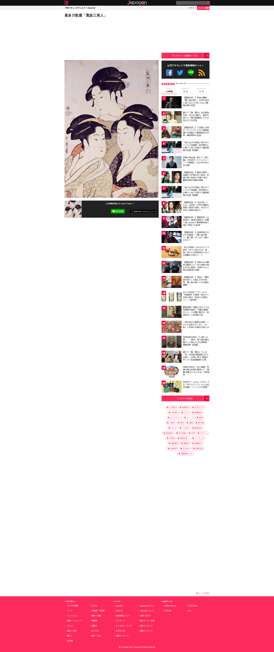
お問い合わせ (145, 615)
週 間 (185, 90)
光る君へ (186, 448)
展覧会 (186, 443)
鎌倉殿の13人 (186, 453)
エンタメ (95, 630)
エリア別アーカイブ (124, 625)
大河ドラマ (199, 407)
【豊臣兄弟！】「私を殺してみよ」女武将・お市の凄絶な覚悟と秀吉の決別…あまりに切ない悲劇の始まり (196, 206)
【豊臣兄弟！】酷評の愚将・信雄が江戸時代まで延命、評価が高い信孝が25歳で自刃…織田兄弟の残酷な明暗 (196, 176)
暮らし (70, 635)
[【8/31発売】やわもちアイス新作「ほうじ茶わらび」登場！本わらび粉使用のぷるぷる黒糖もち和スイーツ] (172, 252)
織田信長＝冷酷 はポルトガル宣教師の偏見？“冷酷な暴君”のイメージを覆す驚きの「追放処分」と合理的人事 (196, 310)
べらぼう (185, 427)
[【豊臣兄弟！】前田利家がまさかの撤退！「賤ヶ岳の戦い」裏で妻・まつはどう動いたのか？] (172, 237)
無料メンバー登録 (147, 620)
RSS (202, 72)
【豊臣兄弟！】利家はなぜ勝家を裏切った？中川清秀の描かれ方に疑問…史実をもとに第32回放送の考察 (196, 266)
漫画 (191, 422)
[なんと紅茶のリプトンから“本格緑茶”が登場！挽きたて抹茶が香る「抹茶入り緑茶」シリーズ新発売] (172, 297)
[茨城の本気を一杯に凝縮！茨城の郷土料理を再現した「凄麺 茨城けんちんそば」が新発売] (172, 372)
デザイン (203, 433)
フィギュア (199, 438)
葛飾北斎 (199, 448)
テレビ (174, 427)
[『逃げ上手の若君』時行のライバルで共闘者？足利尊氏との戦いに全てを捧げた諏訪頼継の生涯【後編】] (172, 192)
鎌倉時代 (198, 443)
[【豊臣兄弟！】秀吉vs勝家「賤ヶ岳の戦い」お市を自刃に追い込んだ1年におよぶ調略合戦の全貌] (172, 102)
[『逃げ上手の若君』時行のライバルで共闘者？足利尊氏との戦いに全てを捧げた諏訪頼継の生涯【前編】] (172, 147)
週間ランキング (146, 630)
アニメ (186, 412)
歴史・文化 (96, 635)
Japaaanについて (147, 610)
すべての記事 (72, 605)
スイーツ (190, 417)
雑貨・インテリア (74, 620)
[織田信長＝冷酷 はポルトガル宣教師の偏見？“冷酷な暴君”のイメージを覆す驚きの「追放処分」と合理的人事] (172, 312)
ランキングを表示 (185, 398)
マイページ (120, 620)
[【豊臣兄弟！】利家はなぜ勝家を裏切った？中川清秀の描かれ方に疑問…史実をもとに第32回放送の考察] (172, 267)
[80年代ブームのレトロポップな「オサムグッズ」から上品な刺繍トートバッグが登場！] (172, 387)
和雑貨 (94, 620)
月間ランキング (122, 635)
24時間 (169, 90)
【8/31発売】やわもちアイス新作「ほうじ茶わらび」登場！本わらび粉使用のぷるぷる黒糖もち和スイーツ (196, 251)
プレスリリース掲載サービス (185, 55)
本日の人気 (120, 630)
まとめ (94, 605)
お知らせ (119, 610)
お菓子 (172, 422)
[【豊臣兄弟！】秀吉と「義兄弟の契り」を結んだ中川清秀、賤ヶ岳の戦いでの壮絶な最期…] (172, 282)
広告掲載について (123, 615)
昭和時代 (174, 448)
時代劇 (201, 422)
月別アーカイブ (146, 625)
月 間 (201, 90)
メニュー (66, 3)
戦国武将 (198, 412)
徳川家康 (182, 433)
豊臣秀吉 (175, 443)
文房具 (172, 438)
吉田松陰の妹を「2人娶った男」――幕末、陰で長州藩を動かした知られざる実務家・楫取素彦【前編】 (196, 340)
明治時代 (169, 433)
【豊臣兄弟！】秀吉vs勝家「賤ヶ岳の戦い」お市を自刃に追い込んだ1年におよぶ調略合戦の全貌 (196, 101)
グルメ (70, 625)
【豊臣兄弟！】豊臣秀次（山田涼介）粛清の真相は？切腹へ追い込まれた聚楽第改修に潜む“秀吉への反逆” (196, 221)
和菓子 (94, 625)
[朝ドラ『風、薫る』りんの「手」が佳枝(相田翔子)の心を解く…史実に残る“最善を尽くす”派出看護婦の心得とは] (172, 357)
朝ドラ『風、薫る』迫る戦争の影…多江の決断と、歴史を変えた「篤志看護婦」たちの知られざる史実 (196, 116)
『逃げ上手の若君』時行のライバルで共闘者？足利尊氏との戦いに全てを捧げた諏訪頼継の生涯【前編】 (196, 146)
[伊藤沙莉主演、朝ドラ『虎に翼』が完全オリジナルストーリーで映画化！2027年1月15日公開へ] (172, 162)
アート (70, 610)
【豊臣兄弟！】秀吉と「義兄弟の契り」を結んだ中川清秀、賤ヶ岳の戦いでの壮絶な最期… (196, 281)
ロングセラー (175, 417)
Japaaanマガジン (147, 605)
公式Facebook (169, 72)
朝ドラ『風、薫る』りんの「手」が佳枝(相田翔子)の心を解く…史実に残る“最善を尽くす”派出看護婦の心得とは (195, 356)
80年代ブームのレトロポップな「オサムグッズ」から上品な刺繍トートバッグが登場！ (196, 384)
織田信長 (198, 427)
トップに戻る (203, 593)
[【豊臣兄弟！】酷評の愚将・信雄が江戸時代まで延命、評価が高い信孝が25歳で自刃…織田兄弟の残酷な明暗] (172, 177)
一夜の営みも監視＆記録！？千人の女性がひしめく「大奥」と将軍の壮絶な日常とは (196, 324)
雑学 (201, 417)
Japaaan (137, 2)
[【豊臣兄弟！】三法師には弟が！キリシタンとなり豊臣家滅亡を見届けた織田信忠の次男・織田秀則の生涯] (172, 132)
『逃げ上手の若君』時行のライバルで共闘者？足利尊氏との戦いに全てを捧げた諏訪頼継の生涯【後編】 (196, 191)
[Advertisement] (88, 38)
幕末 (182, 422)
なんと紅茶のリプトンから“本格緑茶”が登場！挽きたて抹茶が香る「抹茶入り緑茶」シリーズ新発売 (196, 296)
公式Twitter (180, 72)
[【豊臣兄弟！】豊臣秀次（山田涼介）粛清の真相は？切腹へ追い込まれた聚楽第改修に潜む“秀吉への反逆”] (172, 222)
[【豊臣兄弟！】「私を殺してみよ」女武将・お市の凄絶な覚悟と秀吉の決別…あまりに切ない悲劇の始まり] (172, 207)
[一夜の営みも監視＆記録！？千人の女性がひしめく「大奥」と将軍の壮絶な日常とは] (172, 327)
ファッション (72, 615)
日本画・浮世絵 (97, 610)
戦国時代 (185, 407)
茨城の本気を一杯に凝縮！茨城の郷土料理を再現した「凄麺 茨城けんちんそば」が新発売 (196, 370)
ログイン (192, 7)
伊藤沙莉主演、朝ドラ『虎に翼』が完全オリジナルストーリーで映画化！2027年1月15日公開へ (196, 161)
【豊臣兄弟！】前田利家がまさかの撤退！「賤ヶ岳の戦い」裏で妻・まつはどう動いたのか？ (196, 236)
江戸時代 (173, 407)
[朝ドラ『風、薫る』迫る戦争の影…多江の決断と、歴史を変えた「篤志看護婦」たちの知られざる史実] (172, 117)
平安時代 (175, 412)
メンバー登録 (203, 7)
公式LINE (191, 72)
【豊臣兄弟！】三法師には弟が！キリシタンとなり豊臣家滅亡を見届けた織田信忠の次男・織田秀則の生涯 (196, 131)
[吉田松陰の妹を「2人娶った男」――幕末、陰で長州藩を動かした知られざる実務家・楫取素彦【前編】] (172, 342)
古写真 (70, 640)
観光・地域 (71, 630)
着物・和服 (96, 615)
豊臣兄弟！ (184, 438)
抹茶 (193, 433)
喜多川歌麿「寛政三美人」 (86, 15)
